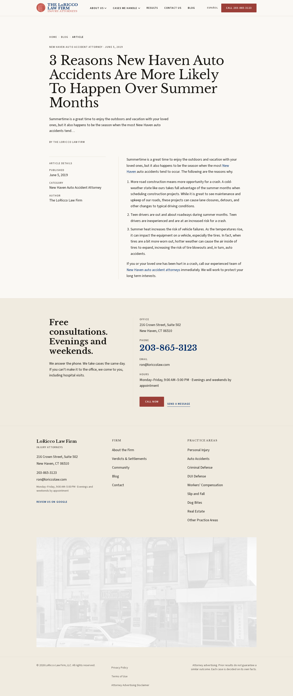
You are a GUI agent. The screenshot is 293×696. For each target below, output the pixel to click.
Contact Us (172, 8)
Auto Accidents (198, 458)
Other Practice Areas (202, 520)
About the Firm (123, 450)
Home (53, 37)
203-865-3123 (168, 348)
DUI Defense (196, 476)
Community (120, 467)
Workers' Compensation (205, 485)
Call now (151, 401)
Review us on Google (51, 502)
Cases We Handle (125, 8)
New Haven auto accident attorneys (153, 269)
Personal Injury (198, 450)
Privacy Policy (119, 668)
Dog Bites (194, 502)
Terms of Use (119, 676)
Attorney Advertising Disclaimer (130, 685)
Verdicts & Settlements (129, 458)
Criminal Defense (199, 467)
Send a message (178, 404)
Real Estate (196, 511)
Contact (118, 485)
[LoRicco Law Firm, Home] (57, 8)
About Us (97, 8)
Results (152, 8)
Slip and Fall (196, 493)
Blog (191, 8)
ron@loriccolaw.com (155, 364)
